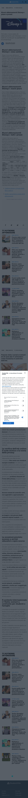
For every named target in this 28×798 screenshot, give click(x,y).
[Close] (25, 373)
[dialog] (14, 399)
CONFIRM (8, 423)
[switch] (23, 401)
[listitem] (14, 398)
